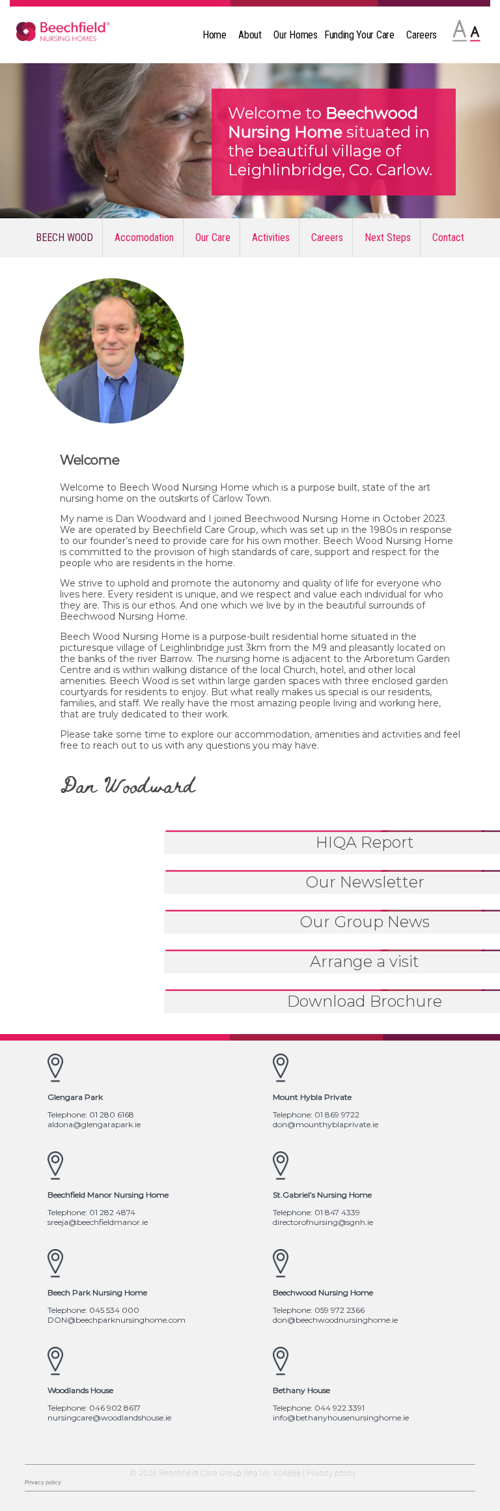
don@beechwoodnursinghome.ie (335, 1320)
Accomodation (144, 237)
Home (214, 35)
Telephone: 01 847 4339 (316, 1212)
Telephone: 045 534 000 (93, 1310)
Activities (271, 237)
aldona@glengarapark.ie (94, 1124)
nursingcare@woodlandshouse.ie (109, 1417)
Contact (448, 237)
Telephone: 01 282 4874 (91, 1212)
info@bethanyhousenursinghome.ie (341, 1417)
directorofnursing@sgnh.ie (323, 1222)
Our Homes (295, 35)
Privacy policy (331, 1473)
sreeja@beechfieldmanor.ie (98, 1222)
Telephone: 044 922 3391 (319, 1408)
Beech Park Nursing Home (97, 1292)
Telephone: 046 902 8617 (94, 1408)
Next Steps (388, 237)
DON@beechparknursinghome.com (117, 1320)
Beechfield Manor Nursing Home (108, 1195)
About (249, 35)
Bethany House (301, 1390)
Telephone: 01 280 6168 (91, 1114)
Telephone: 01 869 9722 (316, 1114)
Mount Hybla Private (312, 1097)
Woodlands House (80, 1390)
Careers (421, 35)
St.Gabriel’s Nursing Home (322, 1195)
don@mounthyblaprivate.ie (325, 1124)
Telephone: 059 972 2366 (319, 1310)
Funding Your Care (359, 35)
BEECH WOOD (64, 237)
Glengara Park (75, 1097)
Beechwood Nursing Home (323, 1292)
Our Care (212, 237)
